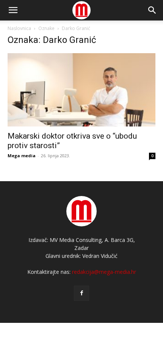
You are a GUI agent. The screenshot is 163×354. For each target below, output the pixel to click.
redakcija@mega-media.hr (104, 271)
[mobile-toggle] (13, 10)
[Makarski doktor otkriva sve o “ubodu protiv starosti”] (81, 89)
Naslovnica (19, 28)
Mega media (22, 155)
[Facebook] (81, 293)
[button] (152, 10)
